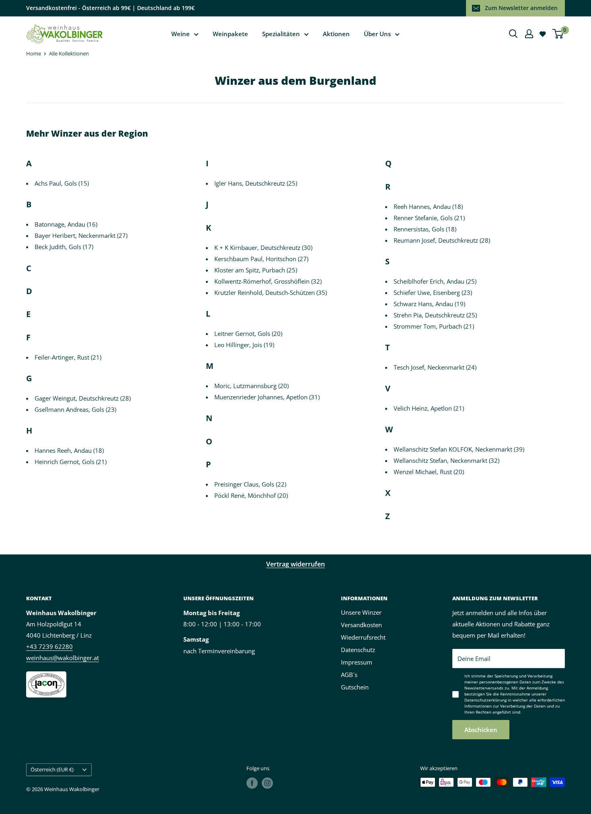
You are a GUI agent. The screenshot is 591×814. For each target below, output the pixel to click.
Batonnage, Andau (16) (66, 224)
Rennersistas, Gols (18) (425, 229)
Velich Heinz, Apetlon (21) (429, 408)
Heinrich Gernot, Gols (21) (71, 462)
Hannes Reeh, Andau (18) (69, 450)
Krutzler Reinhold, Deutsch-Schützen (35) (270, 292)
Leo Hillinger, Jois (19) (244, 345)
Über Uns (377, 34)
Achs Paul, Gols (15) (62, 183)
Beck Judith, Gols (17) (64, 247)
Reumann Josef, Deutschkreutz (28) (442, 240)
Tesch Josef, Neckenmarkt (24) (435, 367)
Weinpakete (230, 34)
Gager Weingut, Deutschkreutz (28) (83, 398)
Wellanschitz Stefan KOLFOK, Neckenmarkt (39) (459, 449)
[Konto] (529, 33)
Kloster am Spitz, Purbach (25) (255, 270)
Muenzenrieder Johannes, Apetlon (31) (267, 397)
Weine (180, 34)
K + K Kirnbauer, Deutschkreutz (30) (263, 247)
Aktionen (336, 34)
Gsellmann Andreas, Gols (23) (75, 409)
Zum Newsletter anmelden (521, 8)
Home (33, 53)
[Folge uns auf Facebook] (252, 783)
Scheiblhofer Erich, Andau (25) (435, 281)
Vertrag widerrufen (295, 564)
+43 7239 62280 (49, 646)
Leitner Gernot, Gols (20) (248, 333)
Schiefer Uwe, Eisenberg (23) (433, 292)
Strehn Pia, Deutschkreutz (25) (435, 315)
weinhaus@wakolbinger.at (62, 658)
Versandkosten (361, 625)
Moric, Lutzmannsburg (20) (251, 386)
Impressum (356, 662)
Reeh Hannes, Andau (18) (428, 206)
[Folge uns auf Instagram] (267, 783)
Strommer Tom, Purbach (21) (434, 326)
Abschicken (480, 730)
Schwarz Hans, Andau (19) (429, 304)
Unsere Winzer (361, 612)
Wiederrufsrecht (363, 637)
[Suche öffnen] (513, 33)
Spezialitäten (281, 34)
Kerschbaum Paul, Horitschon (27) (261, 259)
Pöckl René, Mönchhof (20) (251, 495)
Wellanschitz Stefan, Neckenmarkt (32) (446, 460)
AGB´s (349, 675)
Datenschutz (358, 650)
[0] (558, 34)
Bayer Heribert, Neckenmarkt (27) (81, 235)
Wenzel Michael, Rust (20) (429, 472)
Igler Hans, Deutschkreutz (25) (255, 183)
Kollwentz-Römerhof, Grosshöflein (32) (268, 281)
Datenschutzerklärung (485, 700)
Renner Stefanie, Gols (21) (429, 218)
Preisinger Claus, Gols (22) (250, 484)
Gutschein (355, 687)
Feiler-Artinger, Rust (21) (68, 357)
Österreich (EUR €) (52, 769)
